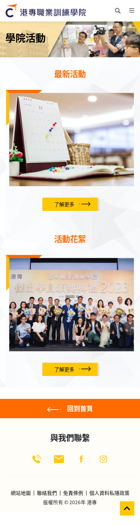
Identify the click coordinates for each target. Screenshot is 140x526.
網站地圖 (21, 493)
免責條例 (73, 493)
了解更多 (64, 204)
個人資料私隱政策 (109, 493)
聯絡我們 (47, 493)
